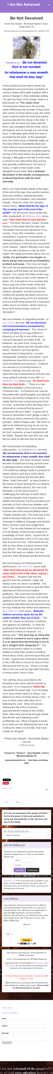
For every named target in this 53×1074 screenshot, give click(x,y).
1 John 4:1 (12, 611)
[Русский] (24, 831)
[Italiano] (16, 831)
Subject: (5, 1026)
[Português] (20, 831)
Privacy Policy (7, 1008)
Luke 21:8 (26, 566)
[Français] (9, 831)
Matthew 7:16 (10, 380)
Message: (5, 1033)
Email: (4, 1018)
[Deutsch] (13, 831)
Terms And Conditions (9, 1013)
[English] (6, 831)
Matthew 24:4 (33, 216)
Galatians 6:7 (13, 62)
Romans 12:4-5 (10, 880)
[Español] (28, 831)
